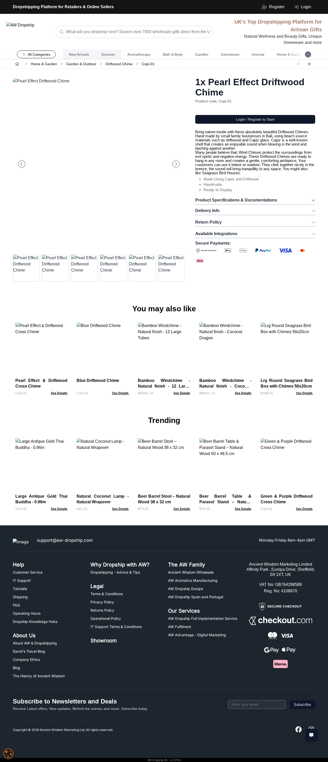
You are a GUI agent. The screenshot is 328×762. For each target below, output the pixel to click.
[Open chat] (311, 735)
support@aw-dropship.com (65, 540)
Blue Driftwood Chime (98, 380)
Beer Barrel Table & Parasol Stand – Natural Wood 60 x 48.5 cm (225, 502)
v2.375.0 (175, 759)
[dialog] (8, 753)
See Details (59, 393)
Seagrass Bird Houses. (221, 173)
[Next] (309, 64)
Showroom (103, 641)
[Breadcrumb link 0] (17, 64)
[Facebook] (298, 729)
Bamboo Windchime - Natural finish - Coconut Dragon (225, 386)
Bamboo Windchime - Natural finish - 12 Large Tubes (164, 386)
